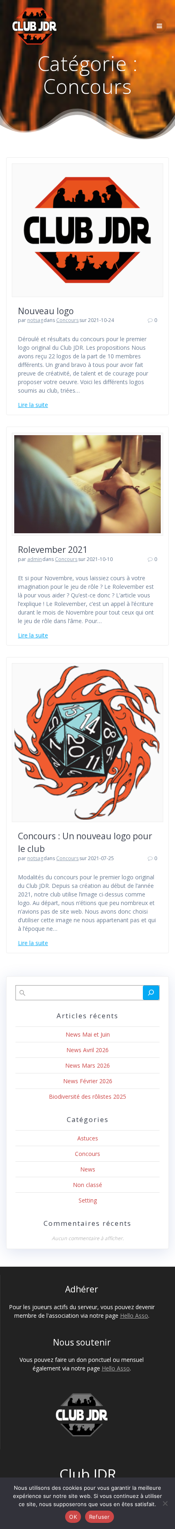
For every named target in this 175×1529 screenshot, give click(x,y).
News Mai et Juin (88, 1034)
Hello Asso (134, 1315)
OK (73, 1516)
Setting (88, 1200)
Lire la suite (33, 405)
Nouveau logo (46, 311)
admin (34, 559)
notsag (35, 320)
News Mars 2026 (87, 1065)
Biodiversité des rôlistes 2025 (87, 1096)
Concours (67, 320)
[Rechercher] (151, 993)
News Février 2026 (87, 1081)
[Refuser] (165, 1503)
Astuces (87, 1138)
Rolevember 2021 (53, 549)
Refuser (99, 1516)
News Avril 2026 (87, 1050)
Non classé (87, 1185)
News (87, 1169)
